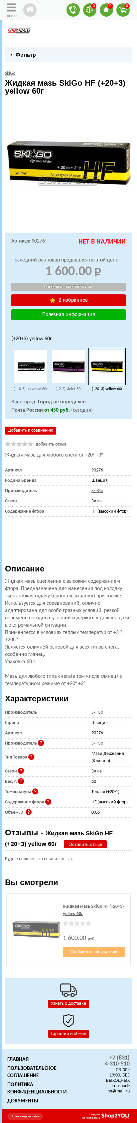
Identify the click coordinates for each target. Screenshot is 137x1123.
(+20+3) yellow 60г (107, 389)
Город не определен (62, 402)
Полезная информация (68, 314)
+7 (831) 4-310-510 (117, 1061)
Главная (18, 1059)
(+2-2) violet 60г (69, 389)
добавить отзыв (51, 444)
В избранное (72, 300)
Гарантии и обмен (68, 1033)
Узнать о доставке (68, 1003)
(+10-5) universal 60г (31, 389)
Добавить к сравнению (30, 430)
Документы (22, 1101)
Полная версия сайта (25, 1116)
